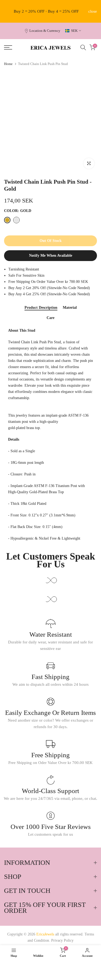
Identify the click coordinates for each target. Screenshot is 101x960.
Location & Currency (44, 31)
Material (70, 308)
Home (8, 64)
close (92, 11)
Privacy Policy (62, 940)
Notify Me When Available (50, 255)
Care (50, 318)
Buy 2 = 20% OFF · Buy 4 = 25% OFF (46, 11)
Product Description (41, 308)
